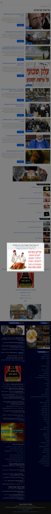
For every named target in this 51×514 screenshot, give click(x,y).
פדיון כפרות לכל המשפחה (22, 248)
